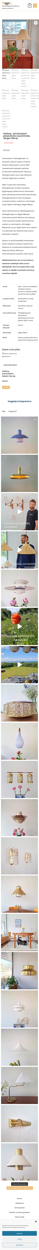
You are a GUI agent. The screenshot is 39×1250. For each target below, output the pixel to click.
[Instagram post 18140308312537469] (19, 664)
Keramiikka (22, 306)
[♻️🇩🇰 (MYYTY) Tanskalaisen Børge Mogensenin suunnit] (19, 932)
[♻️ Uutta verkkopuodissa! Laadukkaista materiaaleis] (19, 779)
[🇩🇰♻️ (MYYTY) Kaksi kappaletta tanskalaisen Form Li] (19, 435)
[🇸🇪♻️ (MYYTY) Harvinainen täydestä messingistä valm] (19, 473)
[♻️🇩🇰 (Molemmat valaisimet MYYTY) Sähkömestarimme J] (19, 550)
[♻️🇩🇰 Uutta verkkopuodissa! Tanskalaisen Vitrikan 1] (19, 703)
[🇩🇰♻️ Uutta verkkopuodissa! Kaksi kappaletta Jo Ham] (19, 1162)
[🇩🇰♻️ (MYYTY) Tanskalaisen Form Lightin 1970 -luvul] (19, 1009)
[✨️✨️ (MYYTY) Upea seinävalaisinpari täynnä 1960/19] (19, 856)
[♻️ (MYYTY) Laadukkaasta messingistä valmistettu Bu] (19, 970)
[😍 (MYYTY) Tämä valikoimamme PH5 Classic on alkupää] (19, 588)
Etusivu (19, 1198)
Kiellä (20, 1239)
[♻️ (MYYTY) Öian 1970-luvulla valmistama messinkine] (19, 1085)
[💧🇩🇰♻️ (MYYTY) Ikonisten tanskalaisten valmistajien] (19, 741)
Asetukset (19, 1245)
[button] (36, 1221)
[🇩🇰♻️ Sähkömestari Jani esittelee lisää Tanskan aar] (19, 511)
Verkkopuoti (19, 1203)
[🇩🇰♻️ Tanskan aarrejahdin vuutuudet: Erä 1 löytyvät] (19, 626)
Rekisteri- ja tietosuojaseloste (19, 1212)
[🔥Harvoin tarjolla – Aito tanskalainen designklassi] (19, 817)
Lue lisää (6, 387)
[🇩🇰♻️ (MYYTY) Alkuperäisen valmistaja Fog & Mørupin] (19, 1047)
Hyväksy (19, 1233)
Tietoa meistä (19, 1217)
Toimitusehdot (19, 1208)
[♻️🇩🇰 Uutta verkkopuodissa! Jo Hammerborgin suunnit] (19, 894)
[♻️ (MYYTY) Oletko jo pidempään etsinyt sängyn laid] (19, 1123)
